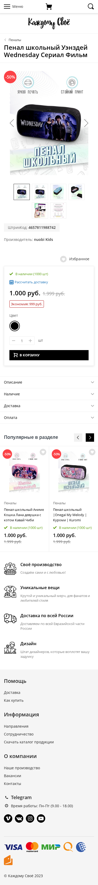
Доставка (12, 405)
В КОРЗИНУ (29, 355)
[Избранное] (43, 452)
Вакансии (12, 775)
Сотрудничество (18, 734)
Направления (16, 726)
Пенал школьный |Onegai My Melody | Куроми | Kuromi (70, 514)
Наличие (12, 393)
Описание (13, 382)
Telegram (21, 797)
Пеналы (15, 39)
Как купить (14, 700)
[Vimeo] (8, 818)
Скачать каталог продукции (29, 741)
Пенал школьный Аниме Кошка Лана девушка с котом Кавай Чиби (24, 514)
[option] (24, 499)
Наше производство (22, 767)
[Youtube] (41, 818)
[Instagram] (30, 818)
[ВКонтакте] (19, 818)
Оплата (10, 417)
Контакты (12, 783)
